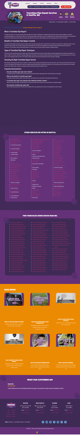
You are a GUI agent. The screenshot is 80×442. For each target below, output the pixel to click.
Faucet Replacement (14, 186)
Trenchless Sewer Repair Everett (60, 262)
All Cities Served (54, 6)
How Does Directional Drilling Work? (40, 362)
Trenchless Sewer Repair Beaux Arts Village (19, 260)
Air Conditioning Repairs (15, 150)
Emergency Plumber (14, 178)
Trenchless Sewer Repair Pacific (38, 241)
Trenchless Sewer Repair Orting (60, 224)
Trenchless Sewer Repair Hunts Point (39, 222)
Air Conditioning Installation (16, 146)
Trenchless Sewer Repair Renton (38, 243)
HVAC (33, 165)
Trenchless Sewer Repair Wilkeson (60, 237)
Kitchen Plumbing (35, 173)
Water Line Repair (57, 195)
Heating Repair (35, 162)
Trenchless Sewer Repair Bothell (17, 262)
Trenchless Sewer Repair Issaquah (38, 224)
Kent (42, 6)
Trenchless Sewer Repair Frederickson (39, 267)
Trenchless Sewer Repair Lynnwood (60, 264)
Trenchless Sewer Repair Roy (59, 228)
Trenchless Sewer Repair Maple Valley (18, 239)
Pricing (42, 3)
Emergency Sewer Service (15, 180)
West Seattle (37, 6)
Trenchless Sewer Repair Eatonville (39, 262)
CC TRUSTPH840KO (59, 22)
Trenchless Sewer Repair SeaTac (38, 247)
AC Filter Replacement (15, 139)
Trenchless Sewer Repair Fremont (60, 250)
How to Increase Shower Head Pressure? (66, 319)
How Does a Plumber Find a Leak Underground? (40, 322)
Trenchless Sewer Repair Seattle (17, 256)
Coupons (13, 412)
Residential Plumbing (36, 193)
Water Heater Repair (58, 184)
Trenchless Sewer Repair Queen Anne (61, 254)
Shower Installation (57, 150)
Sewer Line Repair (57, 145)
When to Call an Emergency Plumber (14, 321)
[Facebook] (50, 422)
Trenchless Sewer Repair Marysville (60, 241)
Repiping (34, 192)
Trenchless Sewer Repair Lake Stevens (61, 239)
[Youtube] (46, 422)
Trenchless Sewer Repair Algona (17, 258)
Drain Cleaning (13, 173)
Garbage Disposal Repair (37, 143)
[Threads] (65, 422)
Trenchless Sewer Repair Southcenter (61, 256)
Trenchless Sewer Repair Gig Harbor (39, 269)
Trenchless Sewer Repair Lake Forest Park (40, 230)
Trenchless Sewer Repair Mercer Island (39, 233)
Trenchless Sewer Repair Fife (16, 235)
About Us (49, 3)
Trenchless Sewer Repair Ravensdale (18, 243)
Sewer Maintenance (57, 146)
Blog (56, 3)
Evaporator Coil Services (15, 184)
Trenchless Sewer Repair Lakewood (39, 271)
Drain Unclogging (14, 175)
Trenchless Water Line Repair (59, 171)
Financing (8, 414)
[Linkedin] (58, 422)
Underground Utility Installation (60, 177)
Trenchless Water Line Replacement (61, 173)
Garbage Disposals (35, 145)
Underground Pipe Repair (59, 175)
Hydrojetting (34, 171)
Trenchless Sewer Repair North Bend (39, 239)
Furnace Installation (14, 190)
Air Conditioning (14, 143)
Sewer (55, 139)
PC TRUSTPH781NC (72, 22)
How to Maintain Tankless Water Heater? (14, 360)
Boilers (12, 162)
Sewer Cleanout (57, 143)
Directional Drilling (14, 171)
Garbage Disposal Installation (37, 141)
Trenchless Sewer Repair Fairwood (60, 249)
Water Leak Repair (57, 192)
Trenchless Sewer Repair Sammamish (18, 247)
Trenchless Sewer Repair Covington (17, 230)
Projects (35, 3)
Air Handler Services (14, 156)
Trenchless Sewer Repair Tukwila (17, 252)
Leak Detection (35, 175)
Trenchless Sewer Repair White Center (61, 258)
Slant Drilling (56, 154)
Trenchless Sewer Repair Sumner (17, 249)
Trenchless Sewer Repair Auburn (17, 222)
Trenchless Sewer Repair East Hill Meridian (62, 243)
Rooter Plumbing (35, 195)
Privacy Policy (8, 416)
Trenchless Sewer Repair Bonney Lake (18, 228)
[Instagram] (61, 422)
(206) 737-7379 (27, 410)
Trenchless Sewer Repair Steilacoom (61, 233)
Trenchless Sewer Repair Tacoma (17, 250)
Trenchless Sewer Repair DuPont (38, 260)
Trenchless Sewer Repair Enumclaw (17, 271)
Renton (30, 6)
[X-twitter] (54, 422)
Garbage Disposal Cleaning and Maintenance (40, 139)
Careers (13, 416)
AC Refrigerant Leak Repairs (16, 141)
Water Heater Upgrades (58, 188)
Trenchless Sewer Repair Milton (60, 222)
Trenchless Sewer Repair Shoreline (38, 249)
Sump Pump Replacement (59, 162)
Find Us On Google (25, 412)
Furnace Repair (13, 193)
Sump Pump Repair (57, 160)
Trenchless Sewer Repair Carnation (17, 265)
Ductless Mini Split (14, 177)
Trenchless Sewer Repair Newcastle (39, 235)
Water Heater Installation (58, 180)
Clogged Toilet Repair (15, 163)
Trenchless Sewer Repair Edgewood (39, 264)
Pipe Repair (34, 178)
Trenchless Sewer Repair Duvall (16, 269)
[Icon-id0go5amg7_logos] (43, 422)
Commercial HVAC (14, 167)
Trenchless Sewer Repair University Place (62, 235)
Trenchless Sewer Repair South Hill (60, 230)
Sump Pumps (56, 163)
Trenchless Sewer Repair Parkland (60, 226)
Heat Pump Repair (35, 152)
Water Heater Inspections (59, 178)
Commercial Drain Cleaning (16, 165)
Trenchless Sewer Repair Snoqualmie (39, 250)
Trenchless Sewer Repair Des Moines (17, 232)
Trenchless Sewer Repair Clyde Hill (17, 267)
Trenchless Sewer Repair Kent (38, 228)
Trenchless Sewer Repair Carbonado (39, 258)
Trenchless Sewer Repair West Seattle (18, 254)
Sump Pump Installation (58, 158)
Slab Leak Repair (57, 152)
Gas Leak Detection (36, 146)
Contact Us (13, 410)
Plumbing (34, 182)
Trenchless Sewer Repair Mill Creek (60, 265)
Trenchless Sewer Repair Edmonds (60, 260)
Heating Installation (36, 160)
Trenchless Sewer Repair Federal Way (18, 233)
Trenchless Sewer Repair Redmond (17, 245)
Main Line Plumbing (36, 177)
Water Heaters (56, 190)
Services (28, 3)
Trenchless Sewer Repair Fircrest (38, 265)
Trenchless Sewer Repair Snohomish (61, 267)
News (9, 412)
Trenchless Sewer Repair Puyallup (17, 241)
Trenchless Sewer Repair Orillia (60, 252)
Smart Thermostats (57, 156)
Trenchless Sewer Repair (58, 169)
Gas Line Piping (35, 148)
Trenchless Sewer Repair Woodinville (39, 252)
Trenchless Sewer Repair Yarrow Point (39, 254)
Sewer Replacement (57, 148)
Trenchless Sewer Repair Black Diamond (18, 226)
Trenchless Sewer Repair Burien (17, 264)
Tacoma (47, 6)
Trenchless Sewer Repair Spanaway (60, 232)
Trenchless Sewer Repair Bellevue (17, 224)
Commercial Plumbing (15, 169)
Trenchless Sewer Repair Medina (38, 232)
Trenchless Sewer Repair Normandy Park (40, 237)
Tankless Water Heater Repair (59, 165)
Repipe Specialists (35, 190)
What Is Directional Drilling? (65, 362)
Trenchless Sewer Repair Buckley (38, 256)
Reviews (13, 414)
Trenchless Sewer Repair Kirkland (17, 237)
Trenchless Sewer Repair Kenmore (38, 226)
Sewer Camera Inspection (59, 141)
